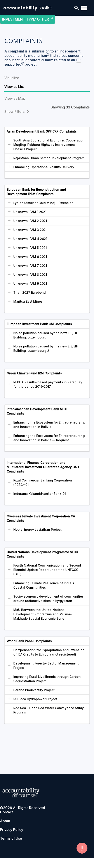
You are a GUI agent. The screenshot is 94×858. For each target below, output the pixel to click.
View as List (14, 86)
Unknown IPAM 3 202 (29, 230)
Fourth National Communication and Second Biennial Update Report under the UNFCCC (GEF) (47, 569)
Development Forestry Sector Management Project (46, 665)
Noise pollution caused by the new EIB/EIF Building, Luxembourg (45, 335)
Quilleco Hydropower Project (35, 699)
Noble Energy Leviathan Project (37, 529)
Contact (6, 812)
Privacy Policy (11, 829)
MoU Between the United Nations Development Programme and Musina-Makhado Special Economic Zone (42, 614)
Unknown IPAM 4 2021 (30, 239)
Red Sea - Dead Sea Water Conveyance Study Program (48, 710)
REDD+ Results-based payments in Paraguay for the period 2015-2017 (47, 384)
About (5, 821)
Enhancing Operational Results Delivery (43, 167)
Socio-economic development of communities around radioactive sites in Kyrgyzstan (48, 599)
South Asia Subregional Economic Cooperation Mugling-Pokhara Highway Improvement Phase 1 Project (49, 144)
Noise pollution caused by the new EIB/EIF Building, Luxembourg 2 (45, 348)
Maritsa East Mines (28, 301)
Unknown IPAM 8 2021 (30, 274)
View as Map (14, 98)
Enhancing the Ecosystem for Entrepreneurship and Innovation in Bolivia (49, 424)
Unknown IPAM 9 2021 (30, 283)
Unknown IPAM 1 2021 (29, 212)
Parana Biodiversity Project (34, 690)
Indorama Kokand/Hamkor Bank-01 (39, 493)
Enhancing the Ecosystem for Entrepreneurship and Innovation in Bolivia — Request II (49, 438)
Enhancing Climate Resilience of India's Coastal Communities (43, 585)
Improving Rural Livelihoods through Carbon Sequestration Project (47, 679)
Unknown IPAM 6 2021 (30, 256)
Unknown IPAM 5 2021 (30, 247)
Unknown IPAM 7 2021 (30, 265)
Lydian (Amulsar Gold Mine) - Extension (43, 203)
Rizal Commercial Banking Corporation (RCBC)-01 (42, 482)
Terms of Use (11, 838)
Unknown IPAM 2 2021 (30, 221)
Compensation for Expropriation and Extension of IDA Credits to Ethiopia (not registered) (48, 652)
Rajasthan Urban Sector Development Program (48, 158)
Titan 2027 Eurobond (29, 292)
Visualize (11, 78)
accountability (27, 8)
